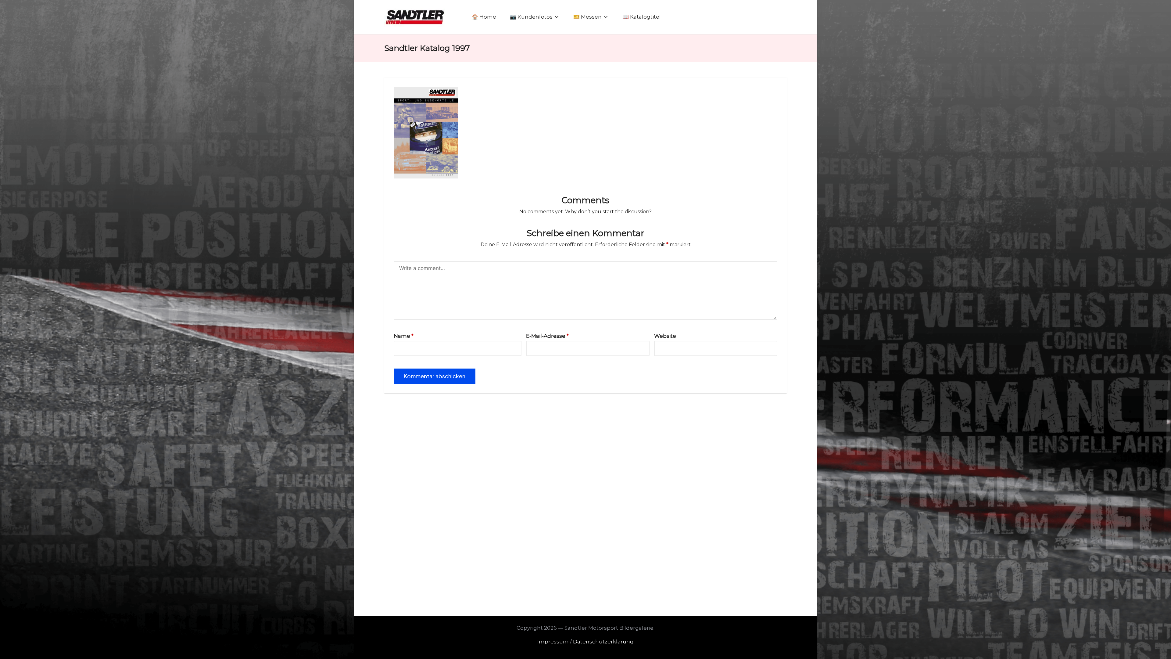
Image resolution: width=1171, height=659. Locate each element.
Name (404, 336)
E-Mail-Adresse (547, 336)
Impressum (553, 642)
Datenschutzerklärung (603, 642)
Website (665, 336)
